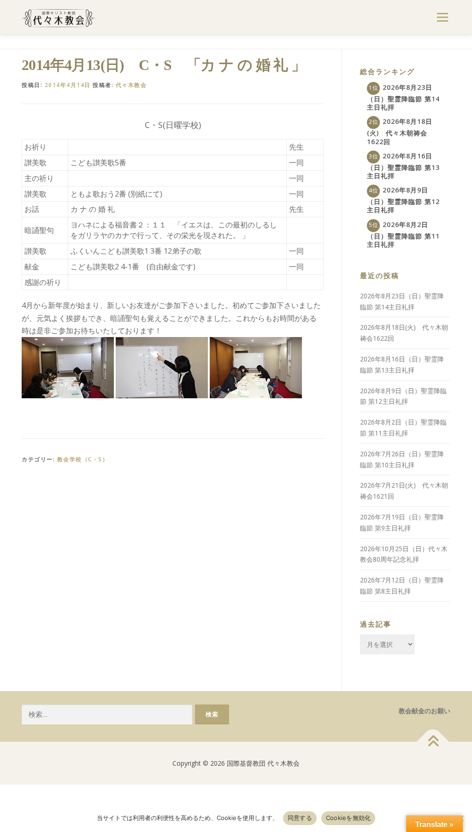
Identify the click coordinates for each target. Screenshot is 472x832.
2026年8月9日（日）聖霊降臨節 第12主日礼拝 (403, 200)
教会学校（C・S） (83, 459)
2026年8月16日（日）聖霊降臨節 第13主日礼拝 (403, 165)
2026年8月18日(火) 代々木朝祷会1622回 (399, 131)
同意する (300, 817)
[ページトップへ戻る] (433, 741)
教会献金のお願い (424, 710)
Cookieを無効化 (348, 817)
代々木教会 (131, 85)
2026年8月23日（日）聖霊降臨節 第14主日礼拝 (403, 97)
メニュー (442, 17)
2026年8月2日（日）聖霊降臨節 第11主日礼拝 (403, 234)
